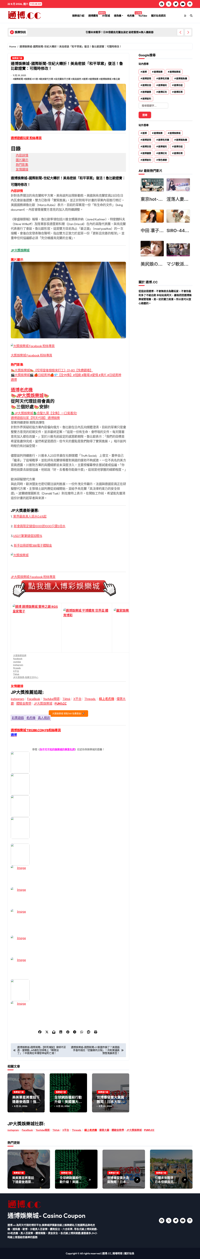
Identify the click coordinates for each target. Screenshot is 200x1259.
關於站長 (129, 1253)
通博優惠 (146, 91)
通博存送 (178, 85)
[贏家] (68, 898)
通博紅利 (162, 91)
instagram (18, 664)
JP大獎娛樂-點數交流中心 (25, 677)
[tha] (68, 806)
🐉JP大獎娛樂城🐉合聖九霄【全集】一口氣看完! (44, 413)
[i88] (68, 828)
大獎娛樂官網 (19, 655)
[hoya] (68, 1012)
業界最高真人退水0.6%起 (29, 516)
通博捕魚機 (181, 78)
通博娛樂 (94, 79)
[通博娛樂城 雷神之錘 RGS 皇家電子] (36, 627)
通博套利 (146, 98)
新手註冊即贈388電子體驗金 (33, 545)
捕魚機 (117, 15)
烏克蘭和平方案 (62, 79)
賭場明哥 (117, 1253)
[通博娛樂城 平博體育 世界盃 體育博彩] (86, 627)
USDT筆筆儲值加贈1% (27, 536)
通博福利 (162, 85)
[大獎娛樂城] (68, 560)
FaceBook (33, 699)
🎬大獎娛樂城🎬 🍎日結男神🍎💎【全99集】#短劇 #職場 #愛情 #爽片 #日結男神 (66, 375)
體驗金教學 (23, 703)
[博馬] (68, 990)
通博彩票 (178, 91)
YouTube (142, 15)
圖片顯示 (22, 160)
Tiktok (16, 674)
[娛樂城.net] (68, 876)
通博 (85, 79)
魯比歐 (116, 79)
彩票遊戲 (18, 718)
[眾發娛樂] (68, 968)
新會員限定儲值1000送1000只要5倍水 (39, 526)
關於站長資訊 (158, 15)
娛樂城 (28, 79)
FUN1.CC (61, 703)
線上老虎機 (106, 699)
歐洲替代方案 (46, 79)
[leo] (68, 784)
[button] (188, 32)
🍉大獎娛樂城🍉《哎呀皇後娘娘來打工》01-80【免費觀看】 (52, 370)
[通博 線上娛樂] (68, 588)
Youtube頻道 (51, 699)
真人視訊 (44, 718)
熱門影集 (22, 165)
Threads (90, 699)
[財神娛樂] (68, 854)
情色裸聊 (162, 159)
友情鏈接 (22, 169)
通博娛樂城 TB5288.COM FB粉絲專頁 (36, 730)
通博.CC (106, 1253)
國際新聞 (18, 79)
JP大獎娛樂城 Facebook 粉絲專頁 (33, 577)
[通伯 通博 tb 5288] (68, 762)
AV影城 (106, 15)
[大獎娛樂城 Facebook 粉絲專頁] (68, 346)
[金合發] (68, 920)
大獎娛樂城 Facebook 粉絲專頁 (31, 355)
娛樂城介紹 (78, 15)
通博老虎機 (22, 389)
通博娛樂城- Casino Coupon (46, 1215)
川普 (36, 79)
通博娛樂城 (105, 79)
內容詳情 (22, 155)
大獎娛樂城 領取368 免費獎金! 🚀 (68, 713)
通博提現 (146, 78)
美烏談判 (76, 79)
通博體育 (94, 14)
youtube (17, 661)
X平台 (16, 671)
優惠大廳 (104, 1130)
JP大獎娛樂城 (30, 395)
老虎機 (131, 14)
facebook (17, 658)
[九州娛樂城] (68, 946)
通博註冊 (146, 85)
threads (17, 668)
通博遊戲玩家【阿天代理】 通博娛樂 (35, 418)
